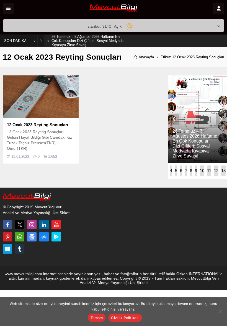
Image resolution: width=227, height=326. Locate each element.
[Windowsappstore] (7, 249)
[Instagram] (32, 224)
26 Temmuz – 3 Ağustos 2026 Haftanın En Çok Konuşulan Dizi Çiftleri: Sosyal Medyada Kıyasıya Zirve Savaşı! (87, 41)
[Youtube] (56, 224)
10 (202, 170)
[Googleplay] (56, 236)
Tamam (97, 318)
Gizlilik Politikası (125, 318)
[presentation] (173, 119)
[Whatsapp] (19, 236)
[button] (171, 170)
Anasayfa (146, 57)
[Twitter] (19, 224)
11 (209, 170)
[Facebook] (7, 224)
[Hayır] (220, 311)
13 (223, 170)
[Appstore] (44, 236)
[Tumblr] (19, 249)
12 (216, 170)
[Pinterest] (7, 236)
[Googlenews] (32, 236)
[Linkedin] (44, 224)
